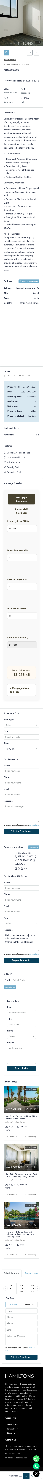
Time (6, 743)
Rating (10, 1030)
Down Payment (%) (17, 550)
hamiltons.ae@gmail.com (17, 1458)
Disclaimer (11, 1433)
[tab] (6, 52)
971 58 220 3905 (25, 856)
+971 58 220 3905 (23, 860)
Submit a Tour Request (21, 831)
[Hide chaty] (36, 1473)
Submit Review (21, 1068)
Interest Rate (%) (16, 608)
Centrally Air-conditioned (18, 452)
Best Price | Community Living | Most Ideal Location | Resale (21, 1117)
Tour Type (9, 719)
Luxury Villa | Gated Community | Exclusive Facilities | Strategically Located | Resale (20, 1234)
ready (14, 60)
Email (6, 789)
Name (7, 765)
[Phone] (36, 1466)
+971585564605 (14, 1454)
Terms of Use (34, 825)
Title (9, 1018)
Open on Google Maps (30, 281)
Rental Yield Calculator (21, 511)
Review (10, 1042)
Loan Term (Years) (17, 579)
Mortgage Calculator (21, 499)
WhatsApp (20, 864)
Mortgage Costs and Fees (19, 690)
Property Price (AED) (18, 521)
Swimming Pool (14, 472)
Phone (7, 777)
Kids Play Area (13, 462)
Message (8, 800)
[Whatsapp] (36, 1458)
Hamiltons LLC (13, 1137)
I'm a (6, 918)
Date (6, 731)
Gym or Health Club (16, 457)
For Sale (7, 60)
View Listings (34, 847)
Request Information (21, 960)
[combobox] (21, 725)
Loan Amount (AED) (17, 637)
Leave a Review (10, 987)
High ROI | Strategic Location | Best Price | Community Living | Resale (21, 1175)
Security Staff (13, 467)
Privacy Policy (12, 1429)
